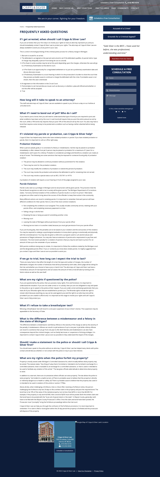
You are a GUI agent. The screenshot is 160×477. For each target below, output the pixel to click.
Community (123, 8)
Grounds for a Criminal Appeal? (122, 36)
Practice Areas (102, 8)
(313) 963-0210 (133, 2)
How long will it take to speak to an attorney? (47, 99)
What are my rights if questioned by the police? (48, 279)
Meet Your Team (84, 8)
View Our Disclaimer (85, 471)
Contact (135, 8)
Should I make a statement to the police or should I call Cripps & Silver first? (58, 343)
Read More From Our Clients (121, 59)
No (125, 111)
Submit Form (121, 117)
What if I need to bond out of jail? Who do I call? (48, 113)
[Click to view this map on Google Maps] (98, 444)
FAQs (113, 8)
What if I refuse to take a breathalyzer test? (46, 305)
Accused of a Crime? (121, 28)
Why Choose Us (66, 8)
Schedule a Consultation (64, 451)
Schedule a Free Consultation (107, 18)
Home (54, 8)
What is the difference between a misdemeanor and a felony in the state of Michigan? (57, 320)
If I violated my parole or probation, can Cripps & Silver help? (56, 134)
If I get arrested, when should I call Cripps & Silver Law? (53, 39)
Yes (119, 111)
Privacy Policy (98, 471)
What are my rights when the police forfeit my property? (54, 358)
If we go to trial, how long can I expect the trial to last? (53, 258)
